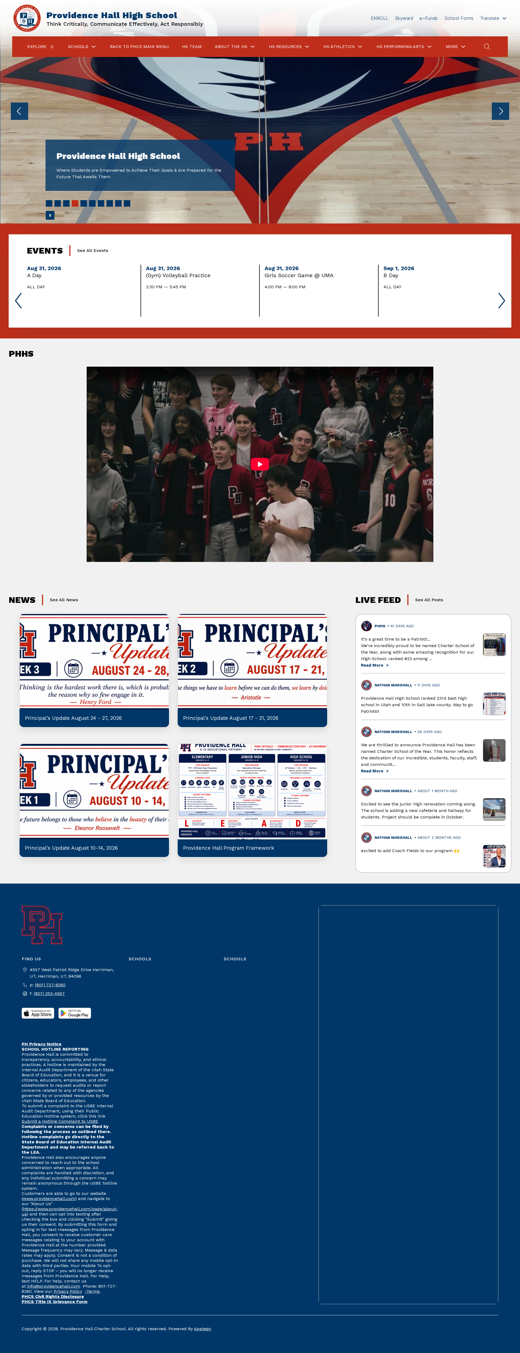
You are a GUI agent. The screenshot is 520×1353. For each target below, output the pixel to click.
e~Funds (429, 18)
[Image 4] (75, 203)
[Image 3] (66, 203)
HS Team (192, 46)
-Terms (92, 1291)
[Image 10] (127, 203)
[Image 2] (57, 203)
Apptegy (202, 1328)
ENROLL (379, 18)
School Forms (459, 18)
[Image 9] (118, 203)
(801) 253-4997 (49, 993)
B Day (392, 275)
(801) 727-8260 (50, 984)
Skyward (404, 18)
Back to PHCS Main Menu (139, 46)
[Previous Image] (19, 112)
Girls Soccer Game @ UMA (301, 275)
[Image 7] (101, 203)
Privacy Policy (68, 1291)
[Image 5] (83, 203)
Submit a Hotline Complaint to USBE (60, 1121)
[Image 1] (49, 203)
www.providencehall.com (49, 1198)
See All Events (92, 250)
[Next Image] (500, 112)
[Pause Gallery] (50, 215)
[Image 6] (92, 203)
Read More (372, 665)
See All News (64, 599)
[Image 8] (109, 203)
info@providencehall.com (53, 1286)
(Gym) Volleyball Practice (180, 275)
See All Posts (429, 599)
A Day (36, 275)
